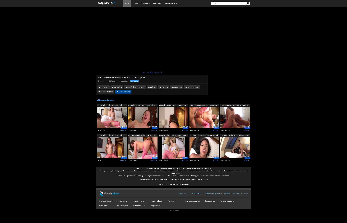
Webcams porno (209, 201)
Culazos (153, 87)
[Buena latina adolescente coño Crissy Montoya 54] (112, 147)
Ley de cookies (196, 194)
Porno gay (171, 201)
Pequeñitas (177, 87)
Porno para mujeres (227, 201)
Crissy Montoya (124, 92)
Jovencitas (118, 87)
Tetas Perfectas (193, 87)
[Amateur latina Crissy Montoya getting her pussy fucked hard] (173, 147)
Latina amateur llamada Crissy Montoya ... (142, 135)
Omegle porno (138, 201)
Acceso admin (173, 210)
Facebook (236, 194)
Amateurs (104, 87)
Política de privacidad (212, 194)
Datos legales (182, 194)
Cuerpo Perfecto (107, 92)
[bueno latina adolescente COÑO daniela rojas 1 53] (235, 147)
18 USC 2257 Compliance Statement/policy (173, 184)
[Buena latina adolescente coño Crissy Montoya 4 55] (173, 118)
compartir (134, 81)
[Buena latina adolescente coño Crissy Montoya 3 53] (143, 118)
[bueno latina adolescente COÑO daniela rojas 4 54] (204, 147)
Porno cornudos (139, 206)
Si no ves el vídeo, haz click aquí (152, 72)
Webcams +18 (171, 3)
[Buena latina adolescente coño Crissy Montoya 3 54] (204, 118)
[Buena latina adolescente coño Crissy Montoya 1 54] (235, 118)
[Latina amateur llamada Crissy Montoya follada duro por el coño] (143, 147)
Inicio (127, 3)
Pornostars (158, 3)
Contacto (226, 194)
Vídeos (135, 3)
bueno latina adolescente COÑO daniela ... (204, 135)
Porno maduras (156, 201)
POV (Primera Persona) (135, 87)
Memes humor (121, 201)
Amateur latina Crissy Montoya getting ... (173, 135)
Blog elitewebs (156, 206)
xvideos (123, 130)
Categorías (145, 3)
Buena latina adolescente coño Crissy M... (110, 105)
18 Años (165, 87)
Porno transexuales (192, 201)
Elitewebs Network (105, 201)
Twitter (245, 194)
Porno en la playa (122, 206)
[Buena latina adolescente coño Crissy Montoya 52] (112, 118)
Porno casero (103, 206)
